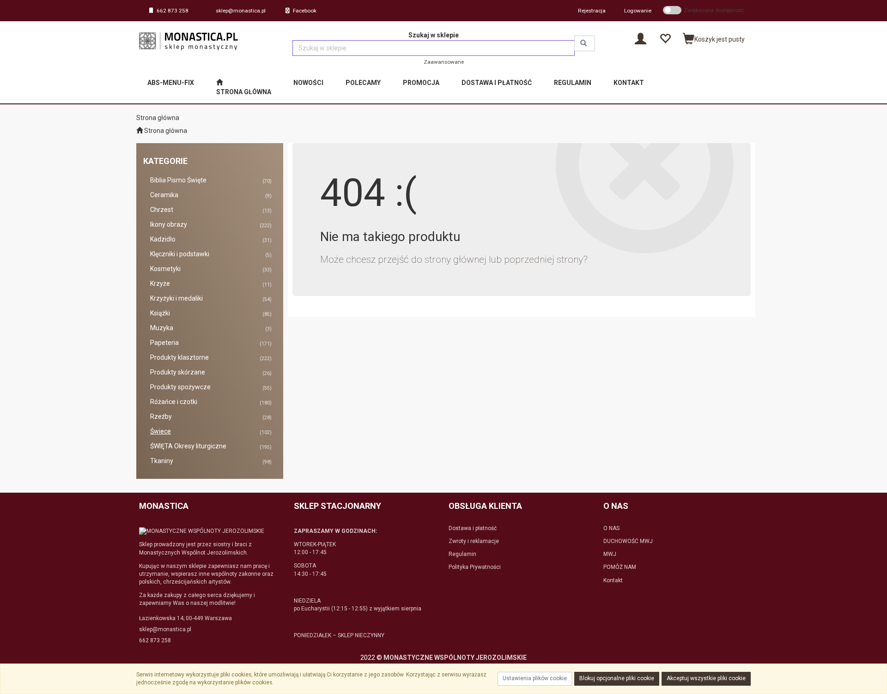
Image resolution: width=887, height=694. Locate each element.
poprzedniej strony (543, 259)
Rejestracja (592, 10)
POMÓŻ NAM (619, 567)
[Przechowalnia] (665, 38)
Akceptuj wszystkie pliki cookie (706, 678)
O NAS (611, 528)
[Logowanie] (640, 38)
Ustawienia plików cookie (535, 678)
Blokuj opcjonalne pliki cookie (616, 678)
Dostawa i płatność (473, 528)
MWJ (609, 554)
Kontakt (613, 580)
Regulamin (462, 554)
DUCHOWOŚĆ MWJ (628, 541)
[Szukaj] (584, 43)
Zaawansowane (444, 62)
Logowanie (637, 10)
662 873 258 (172, 10)
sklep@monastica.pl (241, 10)
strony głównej (455, 259)
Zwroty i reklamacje (474, 541)
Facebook (304, 10)
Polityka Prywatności (475, 567)
